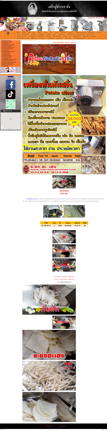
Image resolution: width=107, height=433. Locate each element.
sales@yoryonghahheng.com (65, 282)
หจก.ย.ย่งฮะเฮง (11, 76)
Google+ (1, 0)
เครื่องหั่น (26, 40)
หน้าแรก (23, 40)
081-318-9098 (45, 427)
